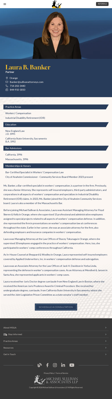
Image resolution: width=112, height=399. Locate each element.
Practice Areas (10, 341)
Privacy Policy (49, 373)
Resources (8, 347)
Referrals (102, 4)
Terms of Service (62, 373)
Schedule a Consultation (56, 307)
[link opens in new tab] (40, 366)
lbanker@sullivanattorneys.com (26, 81)
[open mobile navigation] (4, 4)
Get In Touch (9, 354)
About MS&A (9, 327)
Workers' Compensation (18, 113)
